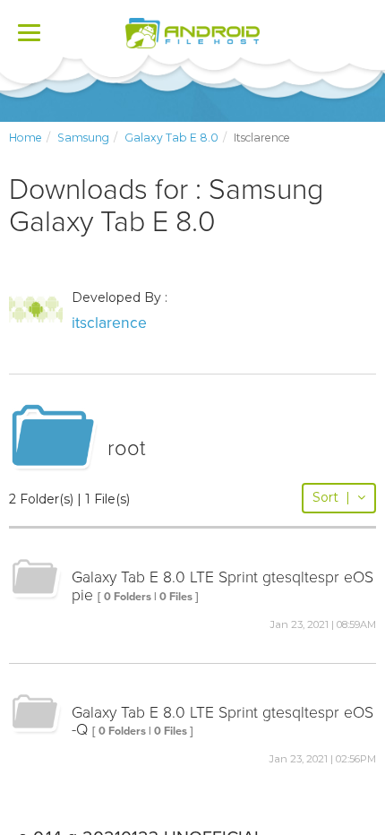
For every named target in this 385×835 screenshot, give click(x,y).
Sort (331, 497)
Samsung (83, 137)
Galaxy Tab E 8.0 (171, 137)
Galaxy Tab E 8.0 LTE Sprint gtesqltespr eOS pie (222, 586)
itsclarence (109, 323)
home (25, 137)
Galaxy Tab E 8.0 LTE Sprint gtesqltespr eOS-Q (222, 721)
